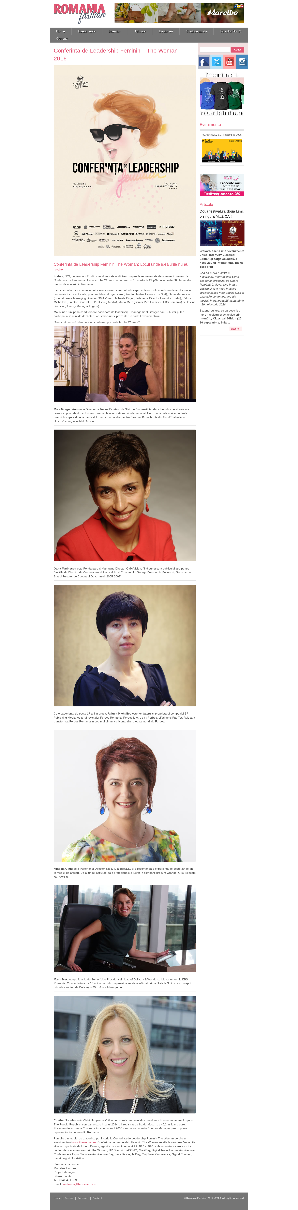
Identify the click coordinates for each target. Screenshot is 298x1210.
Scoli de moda (196, 31)
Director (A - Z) (230, 31)
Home (60, 31)
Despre (69, 1198)
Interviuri (115, 31)
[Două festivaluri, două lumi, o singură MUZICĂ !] (222, 244)
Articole (140, 31)
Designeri (166, 31)
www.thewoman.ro (84, 1142)
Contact (62, 38)
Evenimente (86, 31)
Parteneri (83, 1198)
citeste (235, 328)
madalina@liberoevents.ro (79, 1184)
